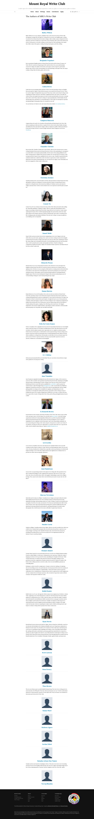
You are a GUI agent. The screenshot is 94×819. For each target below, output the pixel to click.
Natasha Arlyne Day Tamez (47, 761)
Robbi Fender (47, 591)
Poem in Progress (17, 799)
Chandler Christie (47, 147)
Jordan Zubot (47, 744)
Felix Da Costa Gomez (47, 324)
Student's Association (31, 797)
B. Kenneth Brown (47, 412)
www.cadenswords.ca (60, 103)
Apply (61, 11)
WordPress (28, 130)
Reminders (16, 795)
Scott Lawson (47, 653)
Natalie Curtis (47, 524)
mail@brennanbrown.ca (52, 426)
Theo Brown (47, 686)
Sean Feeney (47, 669)
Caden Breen (47, 87)
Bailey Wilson (47, 33)
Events (48, 11)
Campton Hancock (47, 120)
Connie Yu (47, 204)
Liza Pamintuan (47, 469)
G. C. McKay (47, 355)
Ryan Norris (47, 622)
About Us (29, 795)
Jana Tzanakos (47, 376)
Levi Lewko (47, 443)
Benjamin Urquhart (47, 60)
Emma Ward (47, 711)
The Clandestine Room (17, 797)
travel (42, 801)
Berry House (54, 416)
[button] (14, 11)
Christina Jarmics (47, 178)
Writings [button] (42, 11)
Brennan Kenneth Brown (53, 806)
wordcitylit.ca (53, 384)
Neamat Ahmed (47, 551)
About (37, 11)
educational (43, 795)
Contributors (55, 11)
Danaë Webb (47, 233)
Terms (29, 799)
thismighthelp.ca (47, 385)
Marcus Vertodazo (47, 495)
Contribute (29, 798)
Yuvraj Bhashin (47, 784)
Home (32, 11)
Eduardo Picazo (47, 263)
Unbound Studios (64, 806)
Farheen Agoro (47, 727)
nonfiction (42, 798)
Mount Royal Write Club (47, 4)
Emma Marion (47, 291)
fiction (42, 797)
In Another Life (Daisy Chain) (18, 798)
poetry (42, 799)
